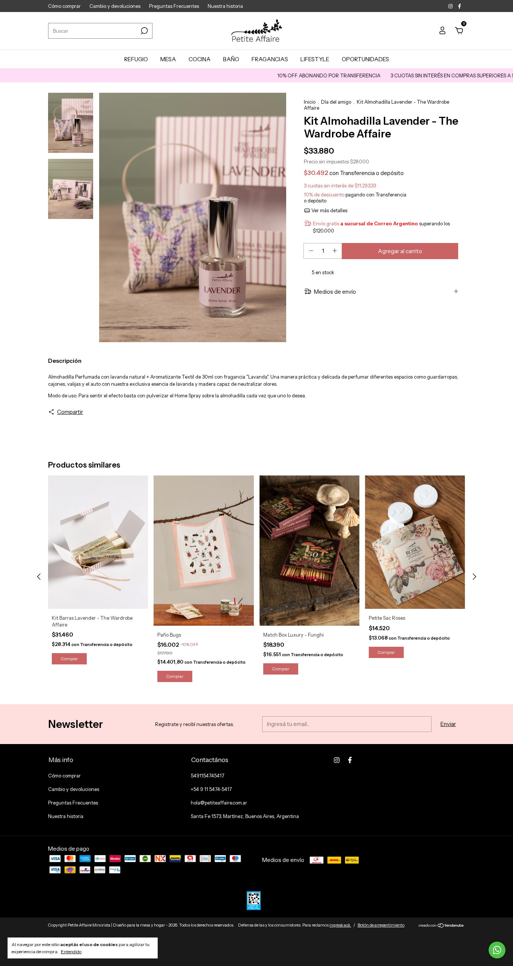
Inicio (309, 102)
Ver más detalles (328, 210)
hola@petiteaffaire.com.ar (219, 803)
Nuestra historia (225, 6)
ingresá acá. (340, 925)
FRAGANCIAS (270, 59)
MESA (168, 59)
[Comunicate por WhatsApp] (497, 950)
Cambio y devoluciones (114, 6)
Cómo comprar (64, 6)
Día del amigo (336, 102)
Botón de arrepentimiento (381, 925)
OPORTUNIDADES (365, 59)
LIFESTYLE (314, 59)
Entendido (71, 951)
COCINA (200, 59)
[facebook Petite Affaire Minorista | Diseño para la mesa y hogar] (459, 6)
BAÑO (231, 59)
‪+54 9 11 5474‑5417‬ (211, 789)
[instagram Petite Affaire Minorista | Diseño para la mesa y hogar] (451, 6)
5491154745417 (207, 776)
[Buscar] (144, 30)
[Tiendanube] (441, 926)
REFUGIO (136, 59)
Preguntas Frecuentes (174, 6)
